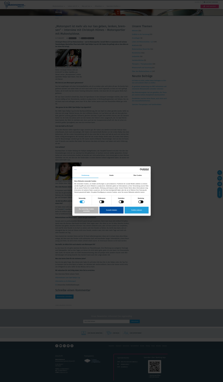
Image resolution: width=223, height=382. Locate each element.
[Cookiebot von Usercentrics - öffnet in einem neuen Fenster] (141, 169)
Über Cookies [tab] (137, 175)
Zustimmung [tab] (85, 175)
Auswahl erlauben (111, 210)
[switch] (101, 201)
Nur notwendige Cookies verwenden (86, 210)
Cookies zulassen (136, 210)
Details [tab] (111, 175)
